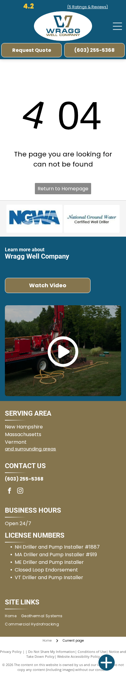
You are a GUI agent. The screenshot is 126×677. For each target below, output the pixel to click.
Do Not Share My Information (51, 651)
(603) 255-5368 (24, 479)
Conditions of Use (92, 651)
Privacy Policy (11, 651)
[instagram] (20, 491)
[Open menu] (117, 26)
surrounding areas (35, 449)
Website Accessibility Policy (78, 656)
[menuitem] (13, 616)
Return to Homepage (63, 188)
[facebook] (9, 491)
